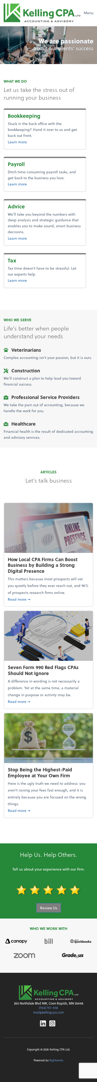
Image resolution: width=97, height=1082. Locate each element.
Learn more (34, 142)
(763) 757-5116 (48, 1007)
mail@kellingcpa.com (48, 1012)
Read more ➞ (48, 599)
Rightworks (56, 1060)
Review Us (48, 908)
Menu (88, 12)
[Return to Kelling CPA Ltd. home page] (42, 13)
